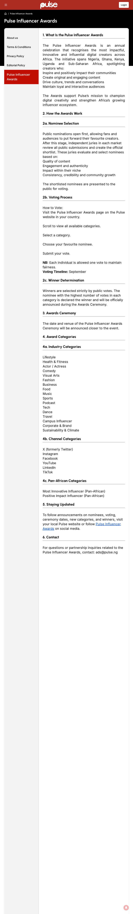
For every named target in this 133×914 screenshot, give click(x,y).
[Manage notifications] (126, 907)
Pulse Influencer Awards (18, 77)
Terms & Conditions (19, 47)
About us (12, 37)
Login (124, 4)
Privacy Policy (15, 56)
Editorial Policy (16, 65)
